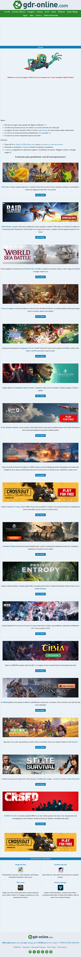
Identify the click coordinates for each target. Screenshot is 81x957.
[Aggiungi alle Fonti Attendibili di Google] (47, 953)
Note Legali (51, 947)
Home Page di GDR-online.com (22, 144)
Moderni (61, 12)
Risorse (48, 858)
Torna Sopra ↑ (62, 947)
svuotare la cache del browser (52, 144)
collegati (25, 147)
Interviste (38, 858)
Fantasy (40, 12)
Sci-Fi (47, 12)
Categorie (31, 12)
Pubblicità (17, 947)
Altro (32, 15)
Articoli (32, 858)
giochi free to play (50, 943)
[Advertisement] (40, 31)
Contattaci (8, 150)
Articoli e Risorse (18, 12)
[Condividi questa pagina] (50, 953)
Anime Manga (72, 12)
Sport (25, 15)
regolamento (42, 130)
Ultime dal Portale (51, 15)
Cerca (39, 15)
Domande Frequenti (38, 947)
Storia (53, 12)
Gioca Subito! (40, 195)
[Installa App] (43, 953)
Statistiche (26, 947)
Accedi (6, 12)
